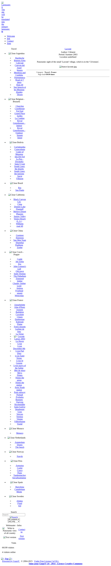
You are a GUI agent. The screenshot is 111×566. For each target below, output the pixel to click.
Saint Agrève (19, 407)
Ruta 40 (19, 85)
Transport (20, 278)
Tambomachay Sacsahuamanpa (19, 476)
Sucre (19, 176)
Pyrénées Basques (20, 398)
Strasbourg (19, 409)
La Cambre (20, 118)
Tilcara (20, 94)
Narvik (20, 456)
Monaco (19, 433)
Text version (21, 537)
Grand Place (19, 113)
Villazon (19, 178)
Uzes (20, 412)
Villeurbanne (19, 421)
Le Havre (20, 341)
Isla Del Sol (20, 157)
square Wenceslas (19, 294)
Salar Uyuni (20, 164)
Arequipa (20, 465)
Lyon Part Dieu (20, 352)
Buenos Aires (19, 60)
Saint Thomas (20, 274)
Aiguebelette (19, 305)
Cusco (19, 470)
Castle (19, 259)
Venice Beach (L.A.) (20, 220)
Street (19, 138)
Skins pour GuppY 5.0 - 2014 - (43, 563)
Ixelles (19, 116)
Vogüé (19, 424)
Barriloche (19, 58)
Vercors (20, 414)
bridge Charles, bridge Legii (19, 283)
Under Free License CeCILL (46, 561)
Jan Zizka (20, 261)
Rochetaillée (19, 404)
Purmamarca (19, 77)
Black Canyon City (20, 200)
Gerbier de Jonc (19, 330)
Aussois (19, 309)
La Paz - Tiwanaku (19, 160)
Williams (19, 224)
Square (20, 135)
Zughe (19, 247)
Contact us (21, 530)
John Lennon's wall (20, 267)
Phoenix (19, 214)
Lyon (19, 344)
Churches (20, 106)
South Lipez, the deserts (19, 167)
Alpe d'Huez (19, 307)
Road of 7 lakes (19, 81)
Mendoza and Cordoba (20, 73)
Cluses (20, 317)
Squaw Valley (20, 216)
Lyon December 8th (19, 347)
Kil (19, 506)
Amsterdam (20, 442)
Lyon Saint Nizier (19, 357)
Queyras (19, 402)
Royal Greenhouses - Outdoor (19, 130)
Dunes (19, 445)
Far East (19, 111)
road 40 (20, 226)
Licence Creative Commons (69, 563)
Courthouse (20, 108)
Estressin (20, 322)
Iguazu (20, 70)
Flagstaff (19, 209)
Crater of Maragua (19, 153)
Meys (19, 373)
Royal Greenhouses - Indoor (19, 123)
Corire (19, 468)
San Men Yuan (19, 240)
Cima (19, 204)
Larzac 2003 (19, 339)
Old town (20, 271)
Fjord (19, 503)
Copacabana (19, 149)
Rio (19, 188)
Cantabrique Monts (19, 490)
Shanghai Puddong (19, 243)
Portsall (20, 395)
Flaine (19, 324)
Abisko (20, 501)
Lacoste (21, 336)
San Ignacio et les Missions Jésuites (20, 89)
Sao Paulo (19, 190)
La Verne (20, 334)
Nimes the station (19, 383)
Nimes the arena (19, 379)
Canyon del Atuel (20, 66)
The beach (19, 447)
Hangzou (20, 238)
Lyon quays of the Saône (20, 366)
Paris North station (20, 388)
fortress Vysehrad (19, 289)
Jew (19, 264)
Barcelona (19, 487)
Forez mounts (20, 326)
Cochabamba (19, 147)
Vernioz (19, 416)
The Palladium (20, 276)
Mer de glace (19, 370)
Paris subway (19, 392)
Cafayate (20, 63)
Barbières (20, 312)
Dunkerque (20, 319)
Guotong (20, 235)
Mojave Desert (19, 211)
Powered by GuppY (11, 561)
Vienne (20, 419)
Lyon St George (19, 362)
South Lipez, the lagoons (19, 172)
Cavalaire (20, 314)
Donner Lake (19, 207)
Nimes (19, 375)
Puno (19, 473)
